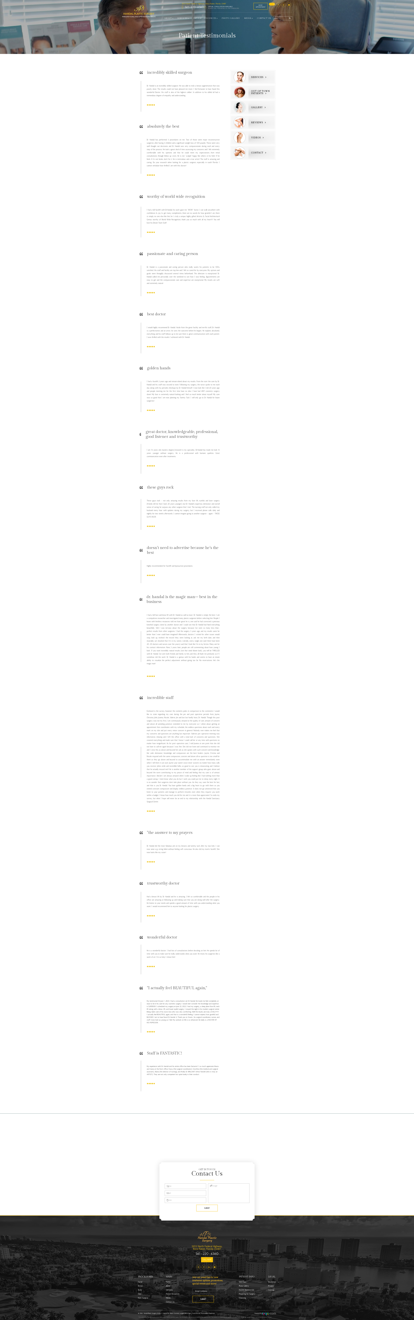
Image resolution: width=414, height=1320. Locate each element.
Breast (140, 1286)
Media (168, 1298)
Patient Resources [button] (204, 18)
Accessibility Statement (208, 1313)
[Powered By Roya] (269, 1314)
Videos (256, 137)
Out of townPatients (260, 92)
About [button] (168, 18)
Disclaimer (272, 1282)
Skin (139, 1294)
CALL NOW (207, 1260)
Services (257, 77)
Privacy (271, 1286)
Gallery (257, 107)
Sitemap (271, 1290)
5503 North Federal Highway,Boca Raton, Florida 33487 (207, 1247)
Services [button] (182, 18)
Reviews (257, 122)
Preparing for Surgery (247, 1294)
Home (168, 1282)
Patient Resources (173, 1294)
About (168, 1286)
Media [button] (247, 18)
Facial (140, 1282)
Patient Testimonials (246, 1290)
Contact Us (264, 18)
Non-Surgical (143, 1298)
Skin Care (242, 1282)
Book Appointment (260, 6)
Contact (257, 152)
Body (140, 1290)
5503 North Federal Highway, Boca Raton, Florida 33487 (204, 3)
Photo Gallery (231, 18)
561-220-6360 (194, 7)
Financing (242, 1298)
